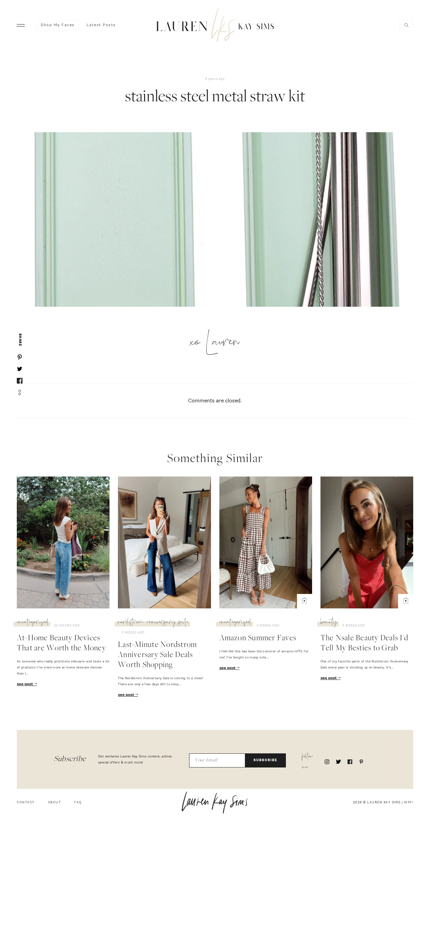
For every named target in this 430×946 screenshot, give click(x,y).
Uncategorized (33, 623)
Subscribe (265, 760)
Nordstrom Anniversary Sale (153, 623)
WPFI (408, 802)
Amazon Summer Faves (258, 639)
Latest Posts (101, 25)
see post (25, 684)
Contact (26, 802)
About (54, 802)
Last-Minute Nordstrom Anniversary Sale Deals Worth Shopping (157, 655)
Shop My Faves (58, 25)
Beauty (328, 623)
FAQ (78, 802)
